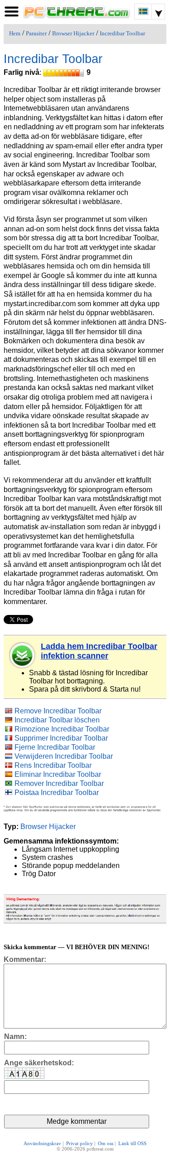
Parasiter (36, 33)
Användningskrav (42, 1143)
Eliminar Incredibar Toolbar (58, 774)
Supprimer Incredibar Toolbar (61, 738)
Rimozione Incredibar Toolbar (62, 729)
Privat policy (79, 1143)
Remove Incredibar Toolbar (58, 711)
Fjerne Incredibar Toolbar (55, 747)
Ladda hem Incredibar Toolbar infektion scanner (99, 651)
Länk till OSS (132, 1143)
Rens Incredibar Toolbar (53, 765)
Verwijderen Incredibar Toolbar (64, 756)
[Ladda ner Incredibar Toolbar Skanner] (22, 655)
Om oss (105, 1143)
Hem (14, 33)
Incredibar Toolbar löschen (57, 720)
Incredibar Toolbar (122, 33)
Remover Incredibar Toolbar (59, 783)
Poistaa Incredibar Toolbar (57, 792)
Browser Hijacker (73, 33)
